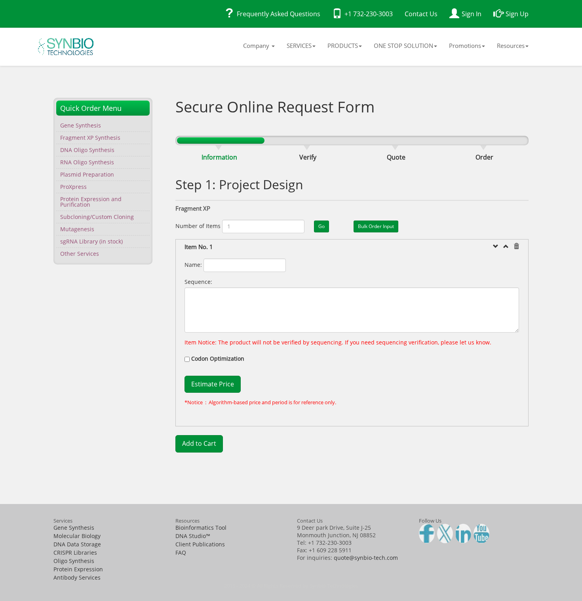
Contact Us (421, 14)
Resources (511, 45)
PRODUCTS (342, 45)
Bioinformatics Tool (200, 527)
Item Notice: (200, 342)
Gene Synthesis (73, 527)
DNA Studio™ (192, 536)
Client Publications (200, 544)
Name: (193, 264)
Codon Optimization (217, 358)
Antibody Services (77, 577)
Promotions (465, 45)
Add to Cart (199, 443)
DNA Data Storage (77, 544)
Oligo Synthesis (73, 561)
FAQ (180, 552)
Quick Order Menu (91, 108)
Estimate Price (212, 384)
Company (257, 45)
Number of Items (198, 226)
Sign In (471, 14)
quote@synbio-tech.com (366, 557)
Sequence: (198, 281)
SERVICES (299, 45)
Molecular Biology (77, 536)
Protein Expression (78, 569)
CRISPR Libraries (75, 552)
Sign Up (517, 14)
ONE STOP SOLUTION (403, 45)
